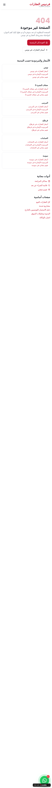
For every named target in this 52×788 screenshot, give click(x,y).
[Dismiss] (49, 785)
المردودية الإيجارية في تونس (38, 74)
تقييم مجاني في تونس (40, 77)
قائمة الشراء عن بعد (39, 185)
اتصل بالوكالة (45, 217)
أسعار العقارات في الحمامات (38, 142)
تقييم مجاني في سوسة (40, 165)
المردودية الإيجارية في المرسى (37, 109)
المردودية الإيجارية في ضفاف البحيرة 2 (34, 92)
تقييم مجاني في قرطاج (40, 130)
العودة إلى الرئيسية (37, 42)
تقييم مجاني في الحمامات (39, 147)
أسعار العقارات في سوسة (38, 159)
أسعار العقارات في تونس (35, 50)
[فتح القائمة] (4, 4)
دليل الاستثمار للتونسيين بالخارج (37, 209)
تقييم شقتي (42, 189)
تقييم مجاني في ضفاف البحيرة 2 (36, 94)
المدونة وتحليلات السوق (40, 213)
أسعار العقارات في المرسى (38, 106)
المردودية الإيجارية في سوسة (37, 162)
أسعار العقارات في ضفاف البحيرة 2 (35, 89)
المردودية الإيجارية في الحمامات (36, 145)
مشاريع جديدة (44, 206)
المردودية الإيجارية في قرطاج (37, 127)
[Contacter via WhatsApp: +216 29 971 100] (44, 780)
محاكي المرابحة (41, 181)
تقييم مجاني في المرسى (39, 112)
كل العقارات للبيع (43, 202)
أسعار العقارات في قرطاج (38, 124)
